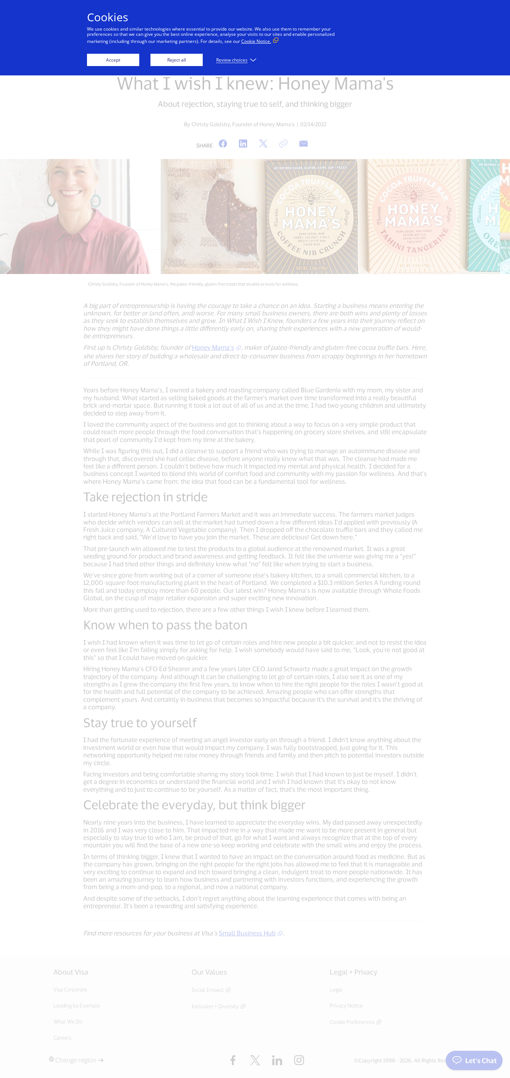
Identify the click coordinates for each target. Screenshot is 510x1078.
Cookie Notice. (256, 41)
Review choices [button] (232, 60)
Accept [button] (113, 60)
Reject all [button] (176, 60)
